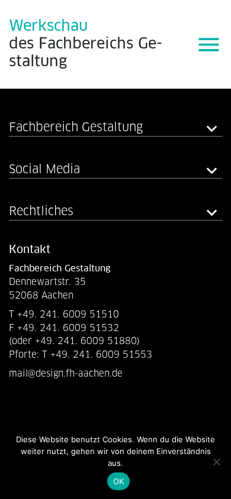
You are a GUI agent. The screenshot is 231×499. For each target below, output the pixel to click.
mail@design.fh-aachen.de (67, 373)
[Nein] (216, 462)
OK (118, 481)
